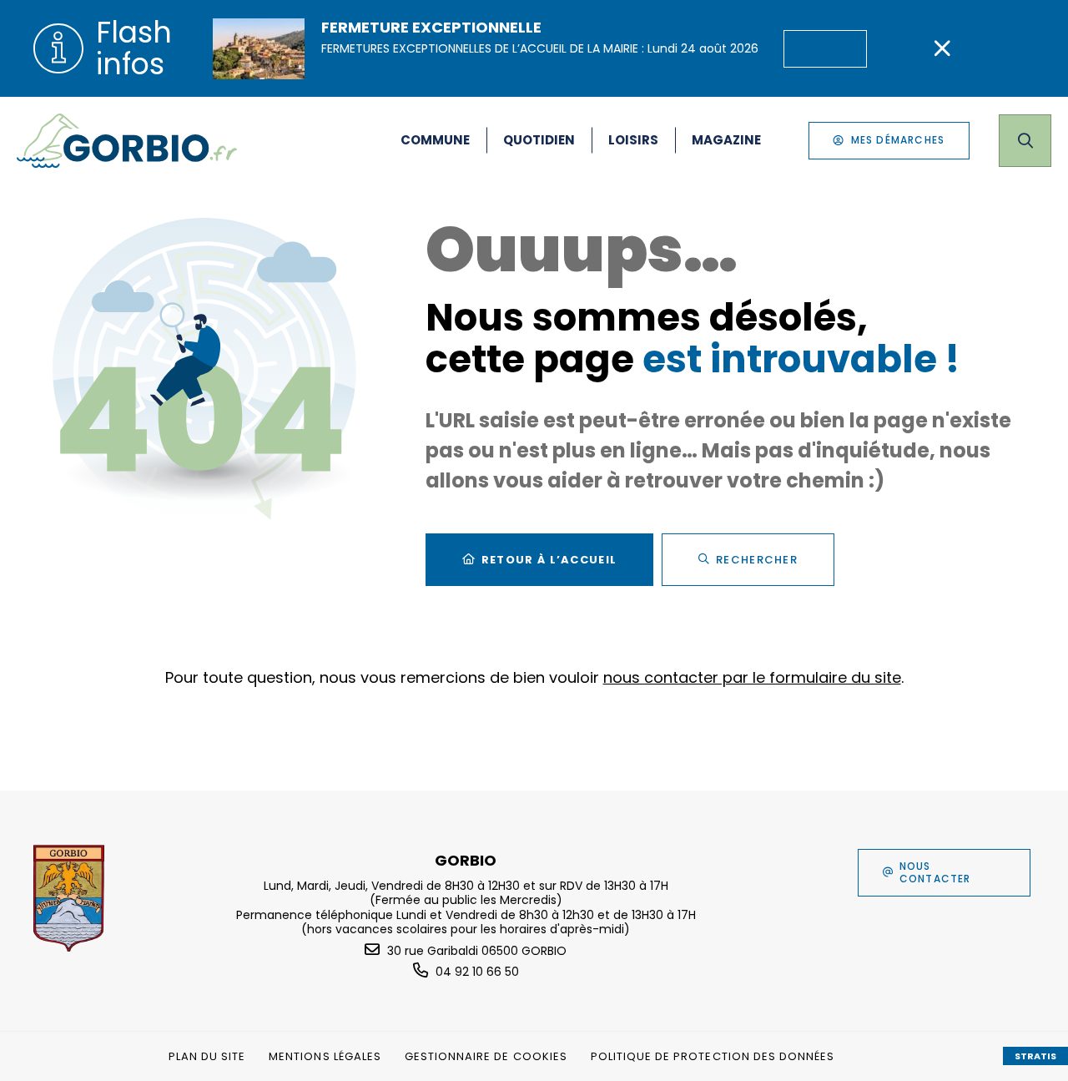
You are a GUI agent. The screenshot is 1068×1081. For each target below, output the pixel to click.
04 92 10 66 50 (477, 971)
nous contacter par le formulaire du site (752, 677)
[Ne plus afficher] (942, 48)
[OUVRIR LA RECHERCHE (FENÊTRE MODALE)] (1025, 140)
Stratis (1035, 1056)
